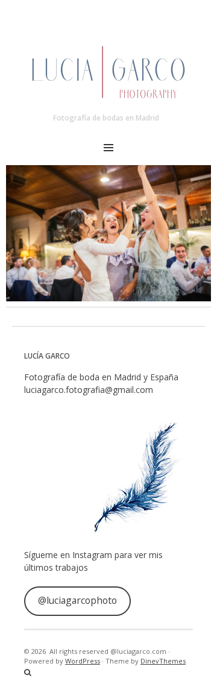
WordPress (82, 660)
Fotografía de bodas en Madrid (106, 118)
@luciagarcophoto (77, 600)
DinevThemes (163, 660)
